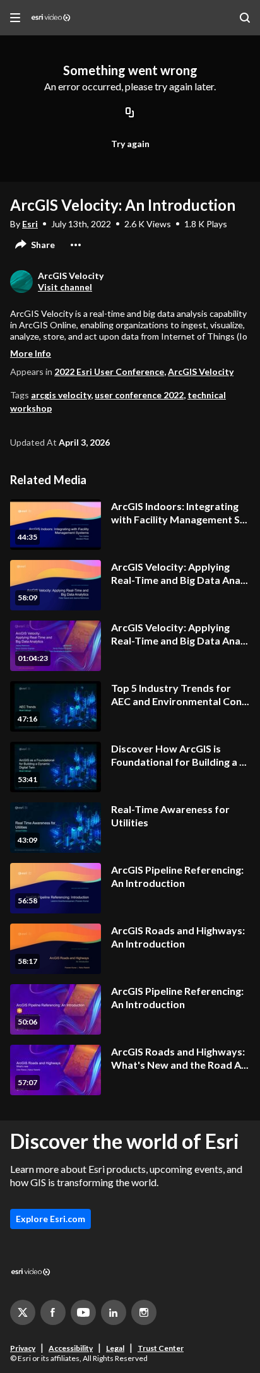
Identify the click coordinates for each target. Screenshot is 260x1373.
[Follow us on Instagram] (144, 1312)
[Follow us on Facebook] (53, 1312)
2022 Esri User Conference (109, 371)
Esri (30, 223)
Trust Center (161, 1348)
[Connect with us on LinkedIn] (113, 1312)
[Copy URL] (130, 114)
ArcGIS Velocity (200, 371)
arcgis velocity (61, 394)
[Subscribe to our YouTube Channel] (83, 1312)
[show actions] (76, 245)
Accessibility (71, 1348)
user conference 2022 (139, 394)
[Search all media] (245, 18)
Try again (130, 143)
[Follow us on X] (22, 1312)
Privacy (22, 1348)
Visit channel (65, 287)
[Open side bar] (15, 18)
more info (30, 353)
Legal (115, 1348)
